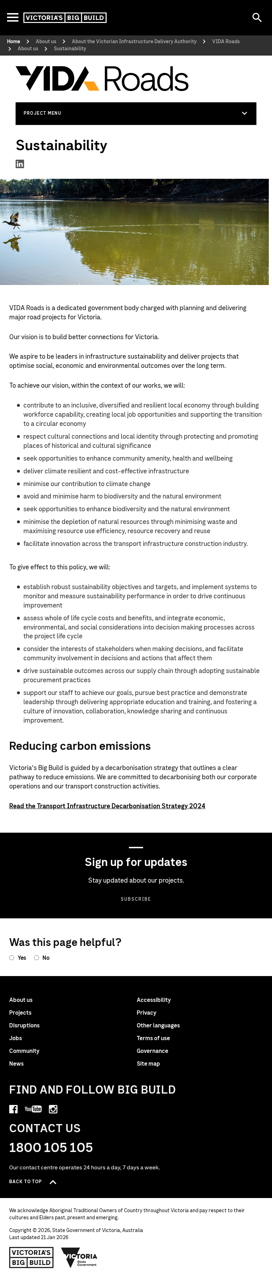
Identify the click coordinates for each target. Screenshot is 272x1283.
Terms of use (153, 1038)
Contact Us (45, 1129)
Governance (152, 1051)
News (16, 1064)
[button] (136, 113)
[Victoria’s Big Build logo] (31, 1257)
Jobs (15, 1038)
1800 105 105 (51, 1148)
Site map (148, 1064)
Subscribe (136, 899)
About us (21, 1000)
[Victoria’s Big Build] (65, 17)
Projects (20, 1013)
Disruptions (24, 1025)
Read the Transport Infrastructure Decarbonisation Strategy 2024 (107, 806)
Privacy (146, 1013)
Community (24, 1051)
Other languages (158, 1025)
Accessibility (154, 1000)
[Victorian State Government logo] (79, 1257)
